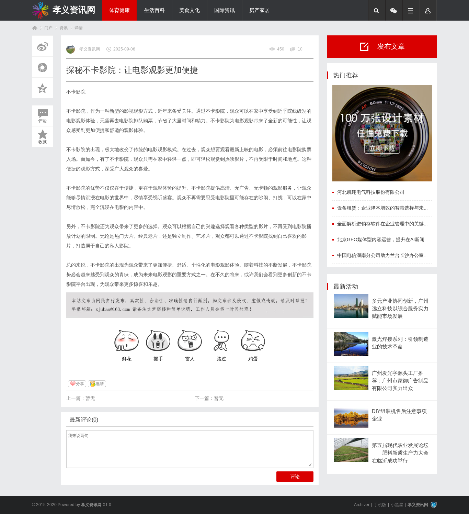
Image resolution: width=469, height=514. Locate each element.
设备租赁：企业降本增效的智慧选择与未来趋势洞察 (392, 208)
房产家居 (259, 10)
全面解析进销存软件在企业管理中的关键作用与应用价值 (397, 223)
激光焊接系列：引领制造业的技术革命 (400, 342)
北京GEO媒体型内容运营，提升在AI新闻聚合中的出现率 (397, 239)
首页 (34, 28)
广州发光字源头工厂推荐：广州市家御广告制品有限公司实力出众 (400, 380)
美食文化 (189, 10)
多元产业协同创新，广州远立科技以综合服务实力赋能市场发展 (400, 308)
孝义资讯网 (74, 9)
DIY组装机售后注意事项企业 (399, 415)
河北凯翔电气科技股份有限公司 (370, 192)
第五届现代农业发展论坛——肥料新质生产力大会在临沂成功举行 (400, 453)
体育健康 (119, 10)
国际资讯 (224, 10)
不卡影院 (75, 91)
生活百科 (154, 10)
